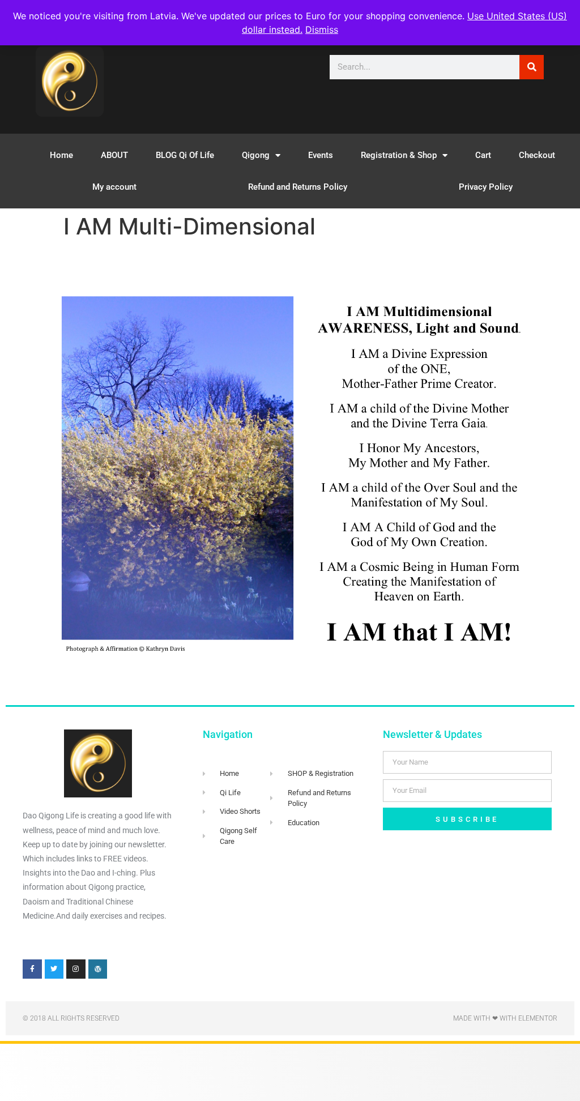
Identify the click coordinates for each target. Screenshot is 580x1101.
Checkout (537, 155)
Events (320, 155)
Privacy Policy (486, 187)
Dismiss (321, 29)
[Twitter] (54, 969)
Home (61, 155)
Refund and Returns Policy (297, 187)
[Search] (531, 67)
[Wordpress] (98, 969)
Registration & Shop (399, 155)
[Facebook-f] (32, 969)
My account (114, 187)
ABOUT (114, 155)
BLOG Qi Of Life (185, 155)
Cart (483, 155)
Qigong (256, 155)
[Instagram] (76, 969)
